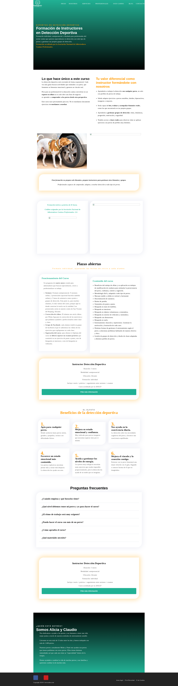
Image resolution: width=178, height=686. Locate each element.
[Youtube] (46, 677)
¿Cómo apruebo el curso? (54, 530)
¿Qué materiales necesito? (54, 538)
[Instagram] (40, 677)
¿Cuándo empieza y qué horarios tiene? (60, 499)
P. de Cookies (140, 680)
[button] (115, 36)
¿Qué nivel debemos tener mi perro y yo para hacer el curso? (70, 506)
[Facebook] (35, 677)
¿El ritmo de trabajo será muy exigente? (61, 514)
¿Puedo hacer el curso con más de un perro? (63, 522)
